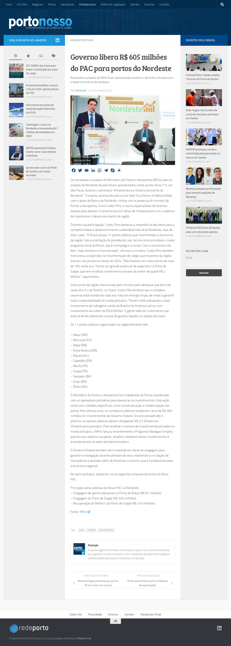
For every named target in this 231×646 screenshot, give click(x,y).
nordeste (91, 530)
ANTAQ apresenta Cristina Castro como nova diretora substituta (41, 151)
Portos (52, 4)
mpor (81, 530)
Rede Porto (84, 638)
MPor (83, 512)
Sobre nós (76, 614)
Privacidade (95, 614)
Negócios (37, 4)
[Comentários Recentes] (40, 56)
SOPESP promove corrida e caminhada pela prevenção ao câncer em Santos (203, 153)
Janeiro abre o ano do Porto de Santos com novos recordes (41, 171)
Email (189, 257)
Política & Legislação (113, 4)
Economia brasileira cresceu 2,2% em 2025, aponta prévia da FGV (42, 89)
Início (9, 4)
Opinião (134, 4)
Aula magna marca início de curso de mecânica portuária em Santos (202, 114)
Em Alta (22, 4)
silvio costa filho (106, 530)
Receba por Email (151, 614)
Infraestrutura (87, 4)
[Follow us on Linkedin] (57, 40)
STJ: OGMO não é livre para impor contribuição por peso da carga (42, 69)
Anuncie (113, 614)
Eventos (149, 4)
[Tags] (53, 56)
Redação (81, 90)
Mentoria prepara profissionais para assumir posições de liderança (203, 192)
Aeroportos (67, 4)
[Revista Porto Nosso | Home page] (40, 22)
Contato (164, 4)
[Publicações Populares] (28, 56)
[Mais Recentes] (15, 56)
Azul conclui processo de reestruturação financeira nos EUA (40, 108)
